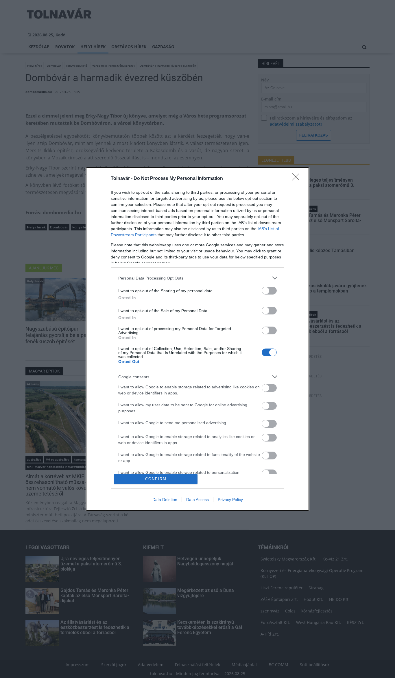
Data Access (197, 499)
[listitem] (197, 278)
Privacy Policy (230, 499)
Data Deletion (164, 499)
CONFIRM (156, 479)
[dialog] (197, 338)
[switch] (269, 291)
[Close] (297, 178)
